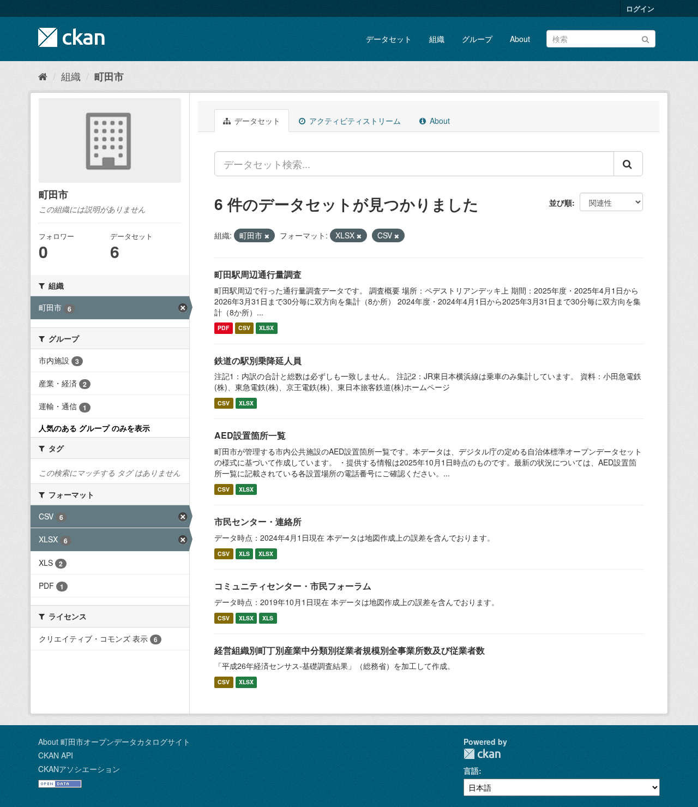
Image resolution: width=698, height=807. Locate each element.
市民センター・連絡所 (258, 521)
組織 (436, 38)
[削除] (266, 235)
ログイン (640, 8)
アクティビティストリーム (354, 120)
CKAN (482, 754)
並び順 (560, 202)
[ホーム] (42, 76)
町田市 (109, 76)
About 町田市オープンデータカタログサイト (114, 741)
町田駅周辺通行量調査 (258, 274)
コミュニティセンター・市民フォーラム (292, 585)
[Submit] (645, 38)
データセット (389, 38)
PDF (223, 328)
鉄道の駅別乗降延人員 (258, 360)
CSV (244, 328)
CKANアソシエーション (79, 768)
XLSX (266, 328)
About (520, 38)
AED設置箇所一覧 (250, 435)
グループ (477, 38)
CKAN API (55, 755)
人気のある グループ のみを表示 (94, 427)
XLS (244, 553)
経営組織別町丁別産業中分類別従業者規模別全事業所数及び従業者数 (349, 650)
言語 (471, 770)
